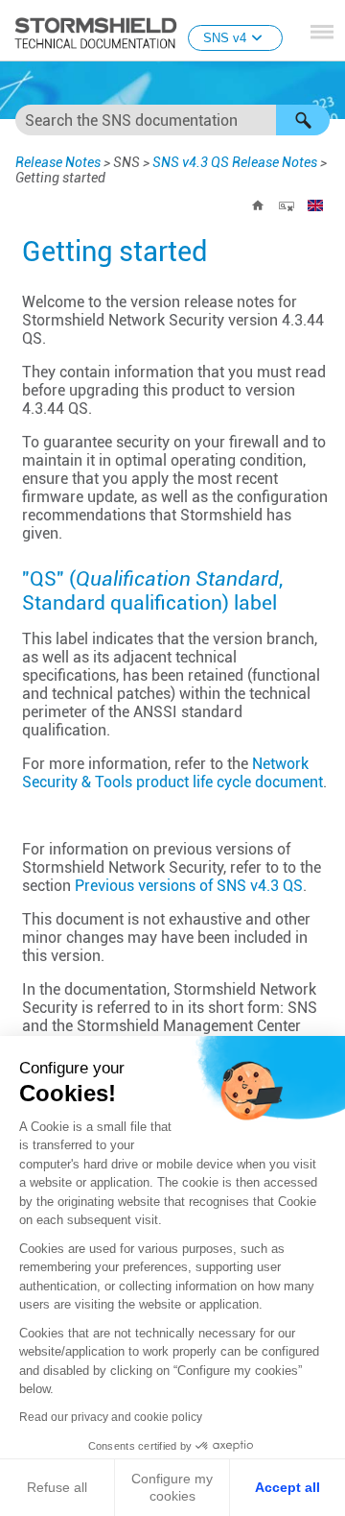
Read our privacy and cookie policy (110, 1417)
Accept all (287, 1487)
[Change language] (315, 205)
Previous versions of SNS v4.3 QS (189, 886)
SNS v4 (224, 38)
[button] (303, 120)
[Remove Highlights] (286, 205)
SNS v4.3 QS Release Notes (234, 162)
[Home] (257, 205)
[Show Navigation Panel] (322, 32)
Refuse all (57, 1487)
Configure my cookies (172, 1487)
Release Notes (58, 162)
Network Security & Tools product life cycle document (172, 773)
